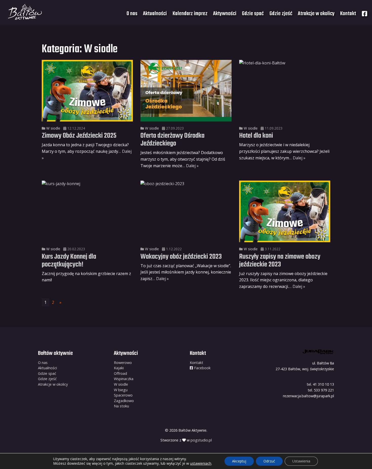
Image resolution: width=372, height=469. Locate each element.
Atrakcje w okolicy (316, 13)
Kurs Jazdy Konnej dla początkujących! (69, 260)
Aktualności (155, 13)
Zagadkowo (124, 400)
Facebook (202, 367)
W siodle (53, 128)
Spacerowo (123, 395)
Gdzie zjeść (281, 13)
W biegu (121, 389)
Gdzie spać (253, 13)
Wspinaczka (123, 378)
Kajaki (119, 367)
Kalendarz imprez (190, 13)
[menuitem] (132, 13)
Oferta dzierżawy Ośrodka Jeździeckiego (172, 139)
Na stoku (121, 406)
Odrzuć (269, 461)
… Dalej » (190, 165)
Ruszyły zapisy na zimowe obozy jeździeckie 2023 (279, 260)
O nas (132, 13)
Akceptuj (239, 461)
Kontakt (348, 13)
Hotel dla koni (256, 135)
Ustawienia (301, 461)
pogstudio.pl (201, 440)
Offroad (120, 373)
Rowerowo (123, 362)
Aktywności (224, 13)
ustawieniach (200, 463)
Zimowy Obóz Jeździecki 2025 (79, 135)
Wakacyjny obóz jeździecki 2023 (181, 256)
